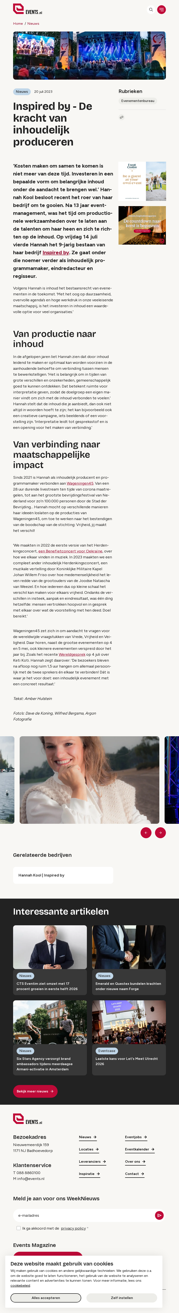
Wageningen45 (80, 483)
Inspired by (56, 252)
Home (18, 23)
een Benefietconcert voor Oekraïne (70, 551)
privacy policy (73, 1228)
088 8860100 (28, 1172)
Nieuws (33, 23)
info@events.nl (30, 1178)
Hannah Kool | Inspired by (41, 875)
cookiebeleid (20, 1285)
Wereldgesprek (72, 654)
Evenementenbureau (137, 101)
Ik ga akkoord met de (54, 1228)
